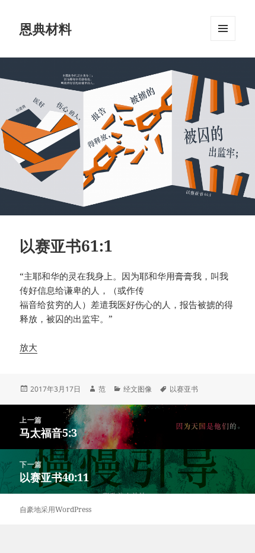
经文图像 (137, 389)
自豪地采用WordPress (55, 509)
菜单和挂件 (223, 40)
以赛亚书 (184, 389)
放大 (28, 347)
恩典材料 (46, 28)
